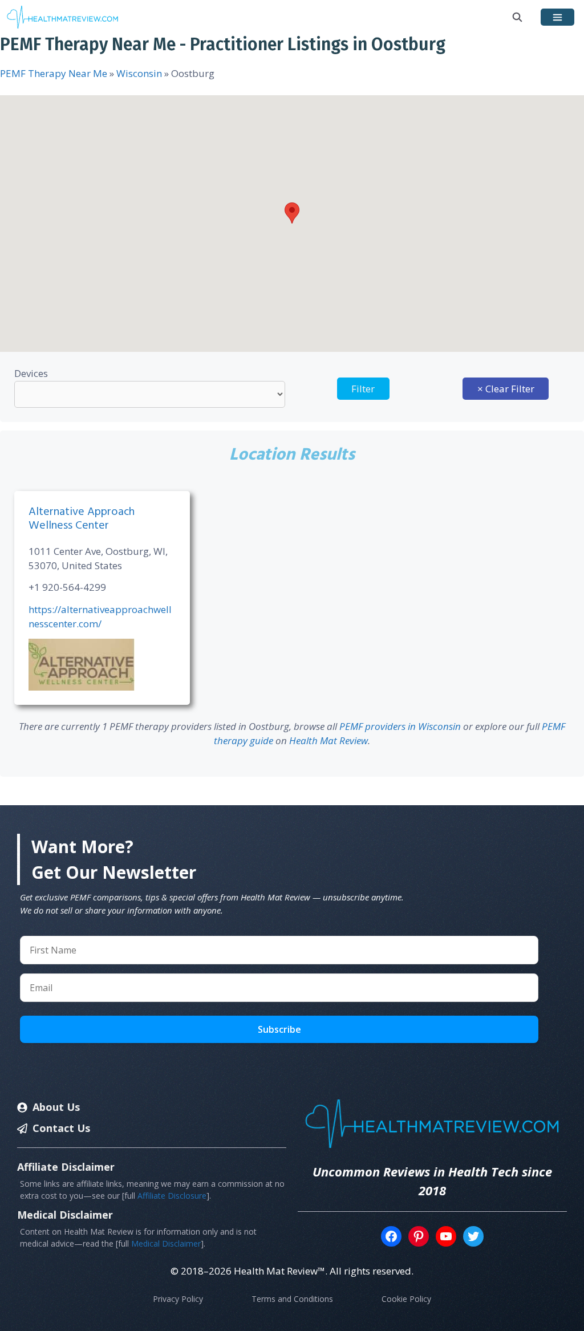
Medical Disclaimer (166, 1243)
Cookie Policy (406, 1298)
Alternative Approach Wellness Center (82, 519)
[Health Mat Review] (63, 17)
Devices (31, 373)
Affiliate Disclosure (171, 1195)
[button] (292, 213)
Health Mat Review (328, 740)
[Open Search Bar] (517, 17)
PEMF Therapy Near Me (53, 73)
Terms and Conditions (292, 1298)
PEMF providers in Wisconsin (400, 726)
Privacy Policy (178, 1298)
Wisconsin (139, 73)
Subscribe (279, 1029)
